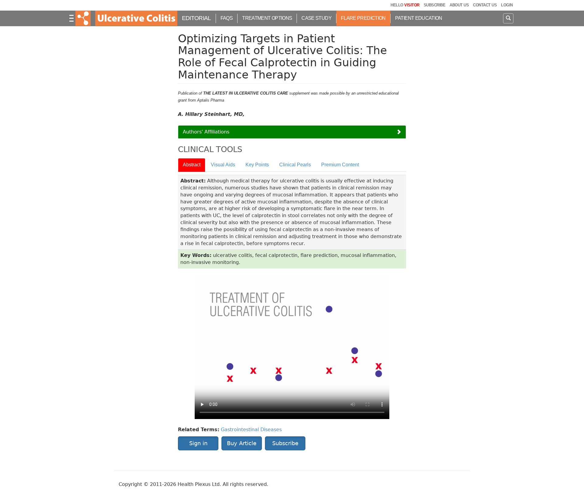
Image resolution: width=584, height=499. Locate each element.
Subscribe (434, 5)
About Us (459, 5)
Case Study (316, 18)
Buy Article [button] (241, 443)
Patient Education (418, 18)
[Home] (135, 18)
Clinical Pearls (295, 164)
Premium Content (340, 164)
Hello (405, 5)
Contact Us (485, 5)
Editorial (196, 18)
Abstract (191, 164)
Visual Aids (223, 164)
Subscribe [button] (285, 443)
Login (507, 5)
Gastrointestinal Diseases (251, 429)
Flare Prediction (363, 18)
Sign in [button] (198, 443)
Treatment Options (267, 18)
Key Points (257, 164)
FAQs (227, 18)
